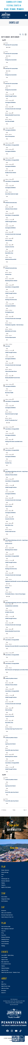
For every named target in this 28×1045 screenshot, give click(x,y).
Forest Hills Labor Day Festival (11, 750)
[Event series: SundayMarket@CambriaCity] (12, 604)
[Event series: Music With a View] (12, 251)
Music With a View (9, 253)
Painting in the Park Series (11, 299)
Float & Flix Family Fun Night (11, 414)
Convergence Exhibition (10, 102)
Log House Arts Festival (10, 744)
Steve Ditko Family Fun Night (11, 194)
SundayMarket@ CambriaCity (11, 606)
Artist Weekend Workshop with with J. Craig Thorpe (16, 471)
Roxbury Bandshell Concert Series (12, 115)
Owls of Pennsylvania (10, 136)
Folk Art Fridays (8, 240)
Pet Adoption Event (9, 312)
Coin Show (7, 346)
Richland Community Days (11, 202)
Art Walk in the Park (9, 612)
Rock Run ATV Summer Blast (11, 45)
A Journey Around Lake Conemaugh (13, 108)
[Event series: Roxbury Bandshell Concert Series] (12, 113)
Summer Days (8, 274)
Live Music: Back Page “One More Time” (13, 729)
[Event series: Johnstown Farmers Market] (12, 207)
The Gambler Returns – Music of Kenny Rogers (15, 594)
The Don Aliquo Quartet (10, 337)
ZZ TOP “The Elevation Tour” (11, 420)
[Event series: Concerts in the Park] (12, 244)
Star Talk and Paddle (9, 121)
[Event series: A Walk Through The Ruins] (13, 94)
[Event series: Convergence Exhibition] (12, 100)
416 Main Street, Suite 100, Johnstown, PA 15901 (14, 1001)
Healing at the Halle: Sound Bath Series (13, 441)
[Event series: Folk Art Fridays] (12, 238)
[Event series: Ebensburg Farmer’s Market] (12, 278)
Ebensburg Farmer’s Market (11, 280)
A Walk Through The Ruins (11, 96)
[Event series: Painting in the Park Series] (12, 297)
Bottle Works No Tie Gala (10, 331)
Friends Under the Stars (10, 531)
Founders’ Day (8, 462)
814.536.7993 (12, 1002)
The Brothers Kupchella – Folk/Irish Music (14, 324)
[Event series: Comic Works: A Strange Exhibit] (12, 143)
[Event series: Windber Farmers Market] (12, 170)
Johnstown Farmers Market (11, 209)
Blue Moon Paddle (9, 392)
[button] (26, 15)
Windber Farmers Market (10, 172)
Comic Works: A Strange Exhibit (12, 145)
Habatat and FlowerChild (10, 259)
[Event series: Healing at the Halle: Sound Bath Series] (12, 439)
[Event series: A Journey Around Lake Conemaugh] (12, 106)
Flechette (7, 587)
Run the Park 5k (8, 543)
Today (14, 810)
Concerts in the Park (9, 246)
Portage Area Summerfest (11, 59)
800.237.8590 (19, 1002)
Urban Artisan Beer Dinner (11, 371)
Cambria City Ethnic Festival (11, 678)
